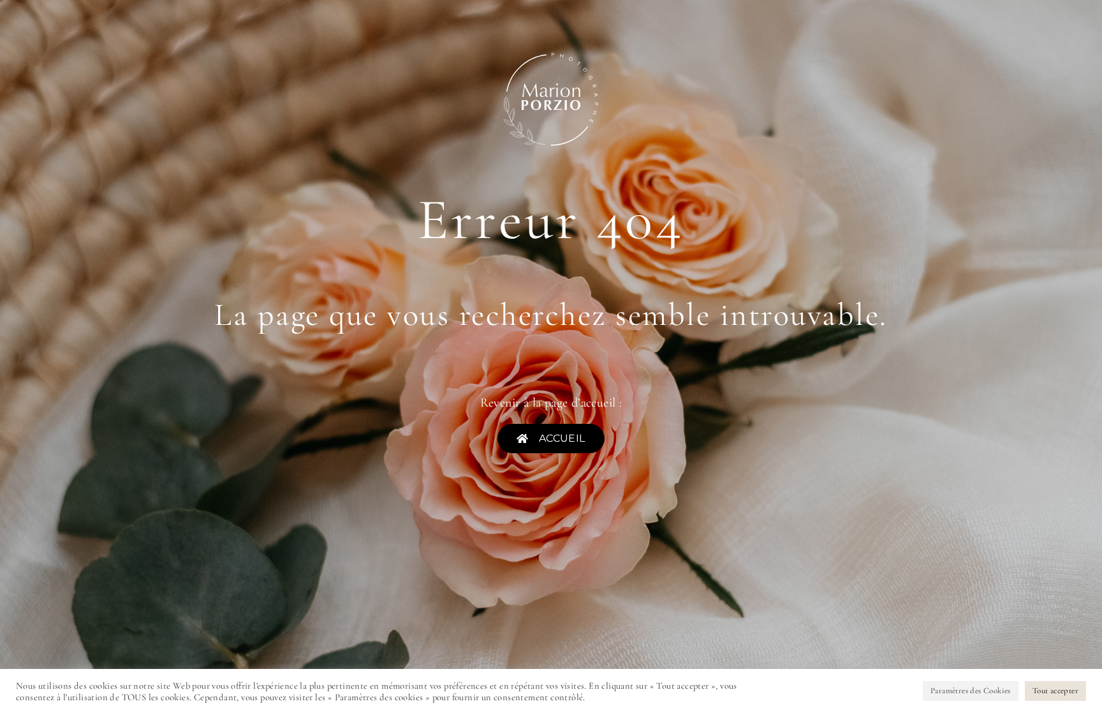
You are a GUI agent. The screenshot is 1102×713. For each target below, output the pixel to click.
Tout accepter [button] (1055, 691)
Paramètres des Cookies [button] (970, 691)
